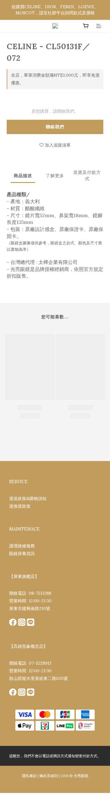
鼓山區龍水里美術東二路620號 (38, 678)
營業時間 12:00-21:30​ (30, 601)
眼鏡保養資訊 (22, 553)
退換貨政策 (20, 506)
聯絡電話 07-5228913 (30, 663)
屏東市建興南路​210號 (29, 608)
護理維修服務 (22, 546)
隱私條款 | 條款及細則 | (41, 775)
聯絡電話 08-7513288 (30, 593)
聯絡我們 (55, 127)
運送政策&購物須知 (27, 498)
